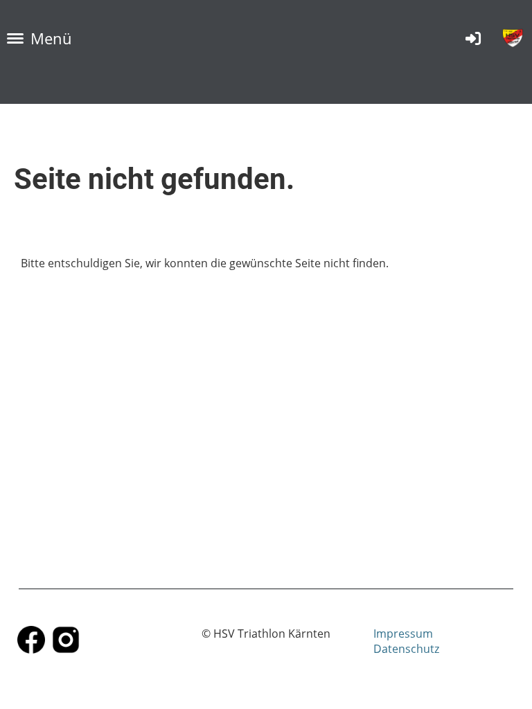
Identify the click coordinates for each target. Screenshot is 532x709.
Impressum (403, 633)
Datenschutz (406, 648)
